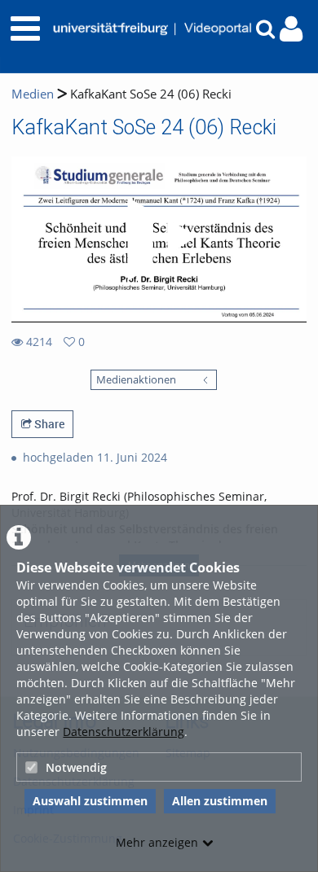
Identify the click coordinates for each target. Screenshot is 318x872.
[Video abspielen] (159, 239)
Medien (32, 94)
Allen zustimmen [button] (219, 800)
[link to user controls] (291, 29)
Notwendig (76, 767)
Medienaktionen (136, 380)
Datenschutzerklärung (123, 731)
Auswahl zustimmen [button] (90, 800)
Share (48, 424)
